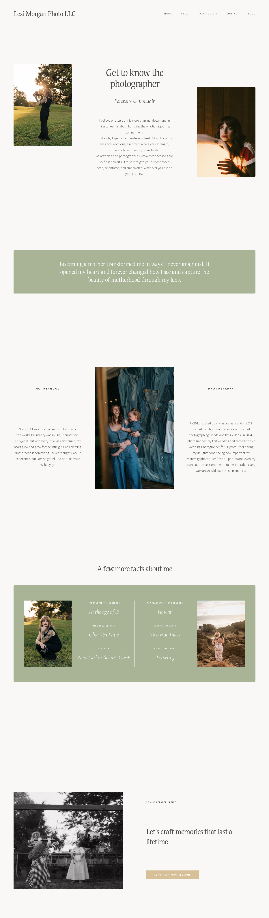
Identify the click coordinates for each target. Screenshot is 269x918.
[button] (208, 13)
